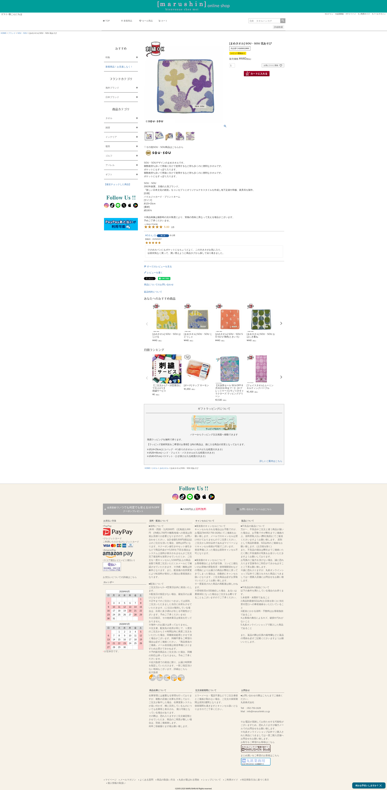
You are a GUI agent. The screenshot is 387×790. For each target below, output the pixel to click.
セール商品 (147, 21)
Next (281, 323)
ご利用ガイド (364, 14)
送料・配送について (158, 521)
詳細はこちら (180, 669)
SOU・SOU (22, 33)
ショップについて (212, 779)
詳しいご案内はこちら (271, 461)
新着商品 (128, 21)
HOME (3, 33)
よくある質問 (146, 779)
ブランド (11, 33)
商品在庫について (157, 690)
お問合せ (245, 690)
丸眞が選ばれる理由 (189, 779)
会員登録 (340, 14)
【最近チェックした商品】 (117, 184)
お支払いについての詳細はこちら (120, 577)
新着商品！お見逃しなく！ (119, 66)
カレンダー (108, 582)
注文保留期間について (205, 690)
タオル (155, 468)
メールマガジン (379, 14)
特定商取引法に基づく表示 (255, 779)
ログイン (329, 14)
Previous (147, 324)
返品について (247, 521)
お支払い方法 (109, 521)
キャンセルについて (204, 521)
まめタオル (164, 468)
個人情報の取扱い (117, 783)
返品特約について (153, 291)
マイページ (351, 14)
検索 (282, 20)
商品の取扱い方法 (166, 779)
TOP (107, 21)
